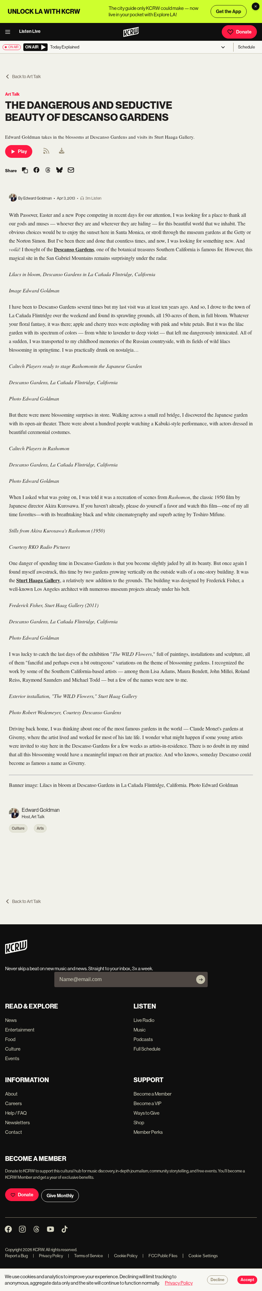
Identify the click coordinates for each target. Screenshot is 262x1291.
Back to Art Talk (26, 76)
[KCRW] (16, 952)
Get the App (228, 11)
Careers (13, 1103)
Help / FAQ (16, 1113)
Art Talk (12, 94)
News (11, 1020)
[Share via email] (71, 170)
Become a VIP (147, 1103)
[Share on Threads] (48, 170)
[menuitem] (62, 151)
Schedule (246, 47)
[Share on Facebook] (36, 170)
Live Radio (144, 1020)
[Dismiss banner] (255, 6)
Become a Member (153, 1094)
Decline (217, 1279)
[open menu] (10, 32)
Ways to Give (146, 1113)
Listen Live (30, 31)
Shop (139, 1122)
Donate (243, 32)
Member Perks (148, 1132)
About (11, 1094)
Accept (247, 1279)
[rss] (46, 153)
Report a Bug (16, 1255)
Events (12, 1058)
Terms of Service (85, 1255)
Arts (40, 828)
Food (10, 1039)
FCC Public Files (160, 1255)
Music (140, 1029)
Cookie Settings (203, 1255)
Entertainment (20, 1029)
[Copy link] (25, 170)
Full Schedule (147, 1049)
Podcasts (143, 1039)
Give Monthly (60, 1196)
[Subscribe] (200, 979)
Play (22, 151)
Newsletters (17, 1122)
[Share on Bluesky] (59, 170)
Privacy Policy (48, 1255)
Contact (13, 1132)
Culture (18, 828)
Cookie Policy (122, 1255)
